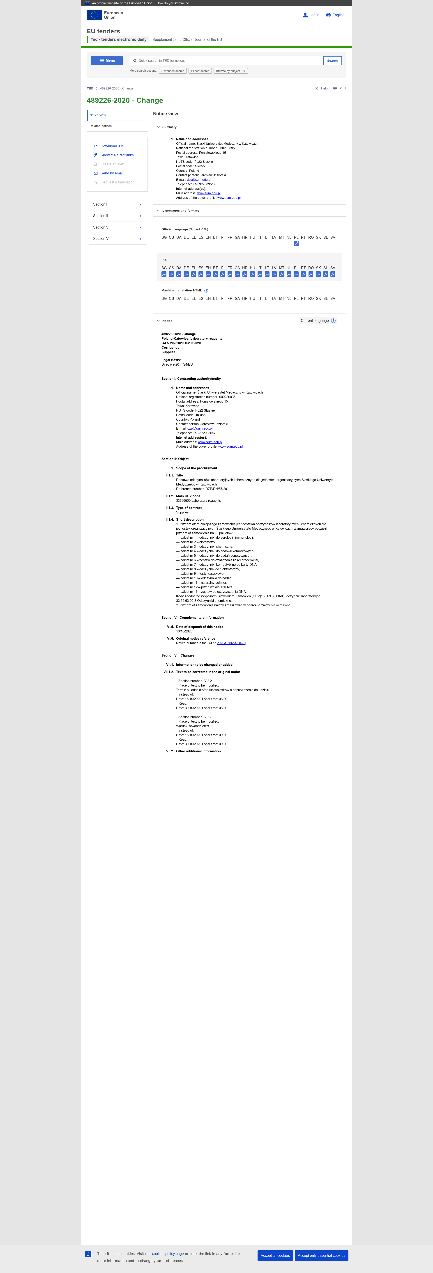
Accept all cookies (275, 1255)
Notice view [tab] (98, 115)
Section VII (102, 238)
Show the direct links (117, 155)
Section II (100, 216)
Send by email (112, 173)
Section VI (101, 227)
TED (90, 88)
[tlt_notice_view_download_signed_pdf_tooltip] (296, 243)
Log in (314, 15)
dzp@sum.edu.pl (199, 179)
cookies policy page (168, 1254)
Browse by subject (228, 71)
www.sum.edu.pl (209, 193)
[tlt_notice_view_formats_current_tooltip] (333, 320)
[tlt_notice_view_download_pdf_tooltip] (163, 274)
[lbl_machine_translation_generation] (206, 291)
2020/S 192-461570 (231, 643)
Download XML (113, 146)
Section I (100, 204)
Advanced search (172, 71)
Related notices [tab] (101, 126)
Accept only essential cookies (321, 1255)
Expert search (200, 71)
